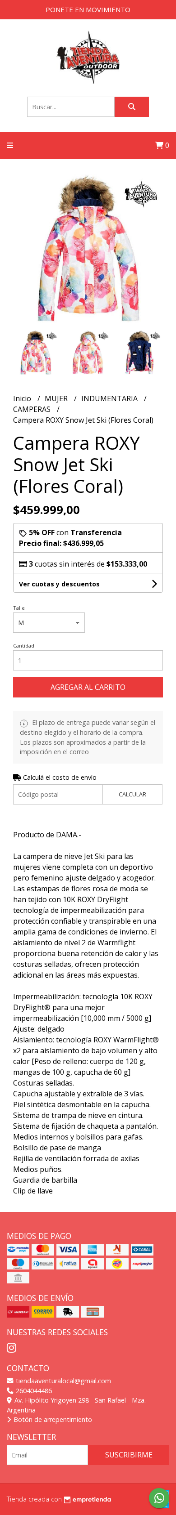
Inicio (23, 398)
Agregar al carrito (88, 687)
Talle (19, 607)
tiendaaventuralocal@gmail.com (62, 1380)
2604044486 (33, 1390)
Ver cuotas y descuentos (59, 584)
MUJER (57, 398)
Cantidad (23, 645)
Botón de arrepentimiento (52, 1419)
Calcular (132, 794)
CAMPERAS (32, 409)
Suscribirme (129, 1455)
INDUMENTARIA (110, 398)
